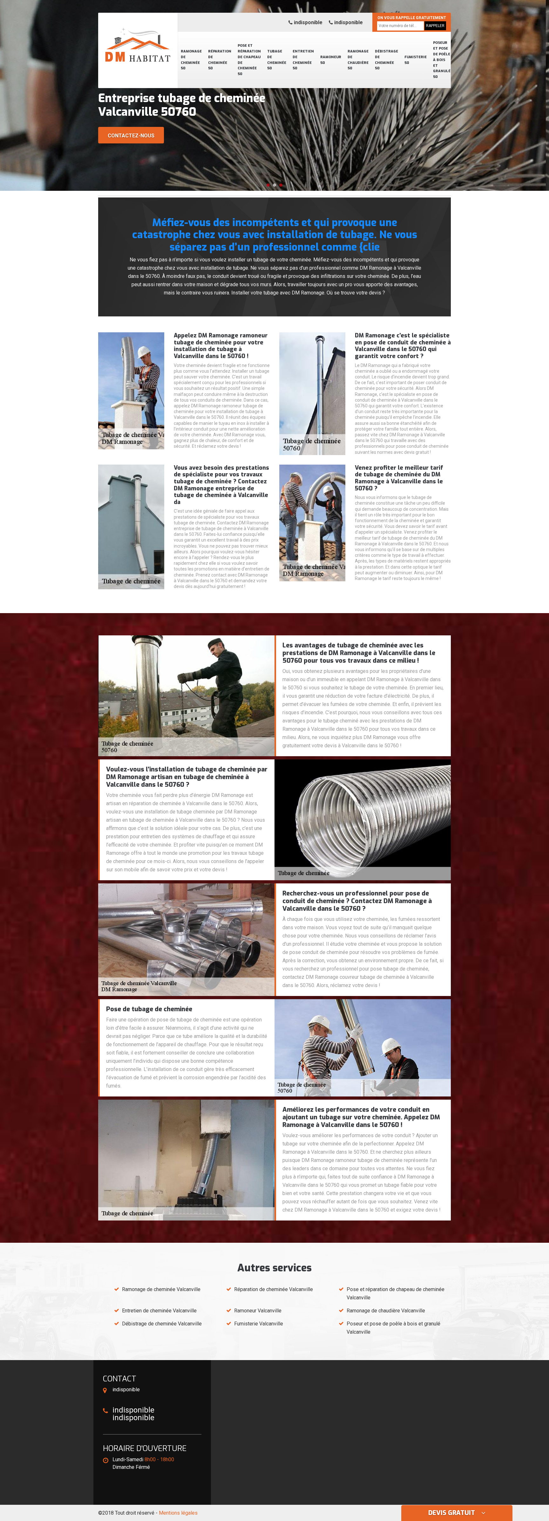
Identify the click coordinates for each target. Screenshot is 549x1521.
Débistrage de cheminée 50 (386, 60)
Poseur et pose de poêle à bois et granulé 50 (442, 59)
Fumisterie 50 (415, 60)
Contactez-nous (131, 136)
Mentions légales (178, 1513)
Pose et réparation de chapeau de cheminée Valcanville (395, 1293)
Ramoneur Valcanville (257, 1311)
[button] (268, 185)
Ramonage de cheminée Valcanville (161, 1289)
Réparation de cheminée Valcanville (273, 1289)
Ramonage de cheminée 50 (191, 60)
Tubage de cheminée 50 (276, 60)
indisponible (307, 22)
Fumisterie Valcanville (258, 1324)
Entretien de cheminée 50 (303, 60)
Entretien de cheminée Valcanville (159, 1311)
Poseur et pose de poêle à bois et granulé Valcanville (393, 1328)
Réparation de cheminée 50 (219, 60)
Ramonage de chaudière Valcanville (386, 1311)
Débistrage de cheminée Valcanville (162, 1324)
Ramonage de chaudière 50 (358, 60)
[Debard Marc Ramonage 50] (138, 36)
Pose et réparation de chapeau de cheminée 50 (249, 59)
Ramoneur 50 (330, 60)
